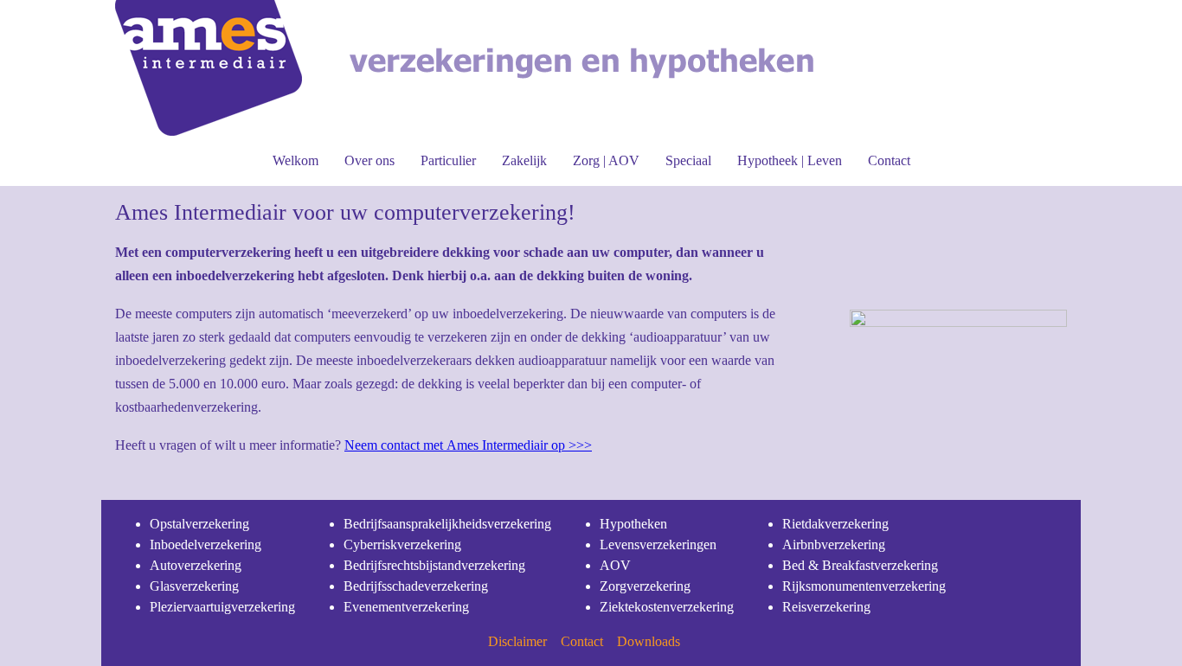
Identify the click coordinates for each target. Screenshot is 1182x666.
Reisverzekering (826, 606)
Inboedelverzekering (205, 544)
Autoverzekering (195, 565)
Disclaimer (517, 641)
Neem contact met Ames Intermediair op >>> (468, 445)
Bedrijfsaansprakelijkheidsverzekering (447, 523)
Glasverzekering (194, 586)
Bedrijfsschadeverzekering (416, 586)
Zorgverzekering (645, 586)
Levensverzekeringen (658, 544)
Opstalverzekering (199, 523)
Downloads (648, 641)
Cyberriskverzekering (402, 544)
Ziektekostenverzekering (667, 606)
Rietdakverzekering (835, 523)
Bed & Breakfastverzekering (860, 565)
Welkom (295, 160)
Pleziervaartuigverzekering (222, 606)
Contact (889, 160)
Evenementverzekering (406, 606)
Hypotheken (633, 523)
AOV (615, 565)
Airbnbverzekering (833, 544)
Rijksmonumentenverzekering (864, 586)
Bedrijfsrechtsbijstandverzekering (434, 565)
